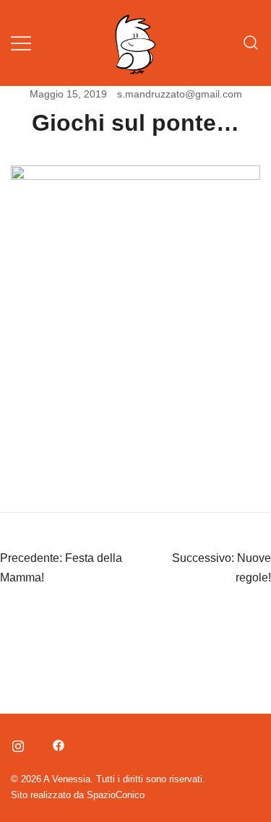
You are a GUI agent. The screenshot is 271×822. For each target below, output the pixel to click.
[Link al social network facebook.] (57, 743)
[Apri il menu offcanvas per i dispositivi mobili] (21, 43)
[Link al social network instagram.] (16, 743)
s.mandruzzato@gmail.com (179, 94)
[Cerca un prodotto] (251, 43)
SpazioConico (116, 794)
